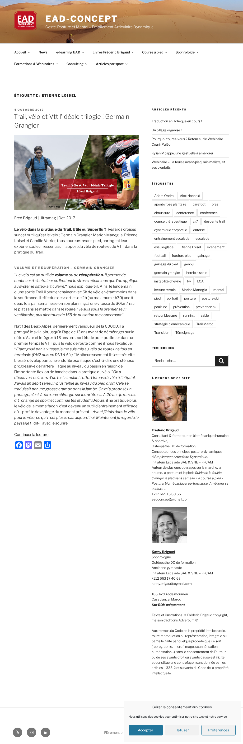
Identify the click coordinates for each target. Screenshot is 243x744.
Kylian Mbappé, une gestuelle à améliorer (182, 153)
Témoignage (184, 332)
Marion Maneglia (194, 290)
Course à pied (152, 52)
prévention (181, 307)
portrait (172, 298)
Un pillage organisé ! (167, 130)
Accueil (20, 52)
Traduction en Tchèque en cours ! (177, 121)
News (42, 52)
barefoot (199, 204)
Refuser (182, 730)
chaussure (162, 213)
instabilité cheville (167, 281)
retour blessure (165, 315)
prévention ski (206, 307)
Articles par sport (110, 64)
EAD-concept (81, 19)
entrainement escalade (171, 238)
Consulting (75, 64)
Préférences (218, 730)
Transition (161, 332)
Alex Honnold (190, 196)
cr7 (195, 221)
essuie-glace (163, 247)
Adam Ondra (164, 196)
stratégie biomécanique (172, 324)
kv (189, 281)
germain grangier (167, 273)
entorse (199, 230)
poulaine (160, 307)
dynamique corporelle (170, 230)
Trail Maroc (204, 324)
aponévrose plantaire (170, 204)
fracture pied (181, 255)
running (189, 315)
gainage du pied (166, 264)
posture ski (210, 298)
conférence (209, 213)
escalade (202, 238)
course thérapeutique (170, 221)
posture (190, 298)
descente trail (214, 221)
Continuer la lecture (31, 434)
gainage (203, 255)
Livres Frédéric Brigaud (111, 52)
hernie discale (196, 273)
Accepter (145, 730)
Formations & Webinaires (34, 64)
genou (189, 264)
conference (185, 213)
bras (215, 204)
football (160, 255)
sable (205, 315)
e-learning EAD (68, 52)
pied (157, 298)
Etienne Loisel (190, 247)
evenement (215, 247)
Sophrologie (185, 52)
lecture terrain (165, 290)
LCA (200, 281)
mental (218, 290)
